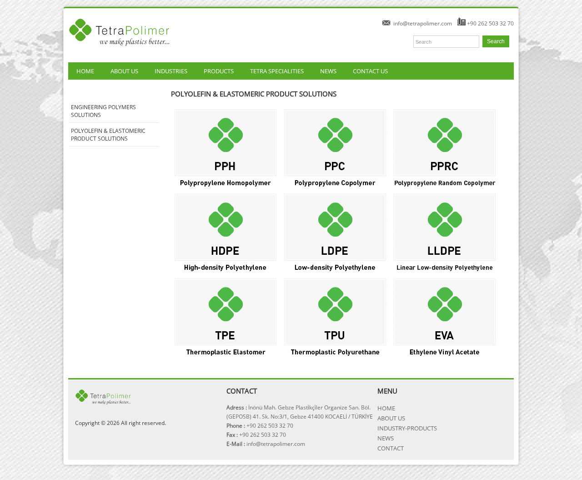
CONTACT (390, 448)
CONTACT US (370, 71)
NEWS (328, 71)
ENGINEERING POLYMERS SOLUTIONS (103, 111)
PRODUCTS (219, 71)
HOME (85, 71)
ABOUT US (124, 71)
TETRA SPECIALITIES (277, 71)
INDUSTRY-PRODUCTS (407, 428)
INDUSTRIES (171, 71)
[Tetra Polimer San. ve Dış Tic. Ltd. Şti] (119, 49)
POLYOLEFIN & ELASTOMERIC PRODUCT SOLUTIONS (108, 134)
